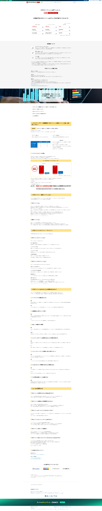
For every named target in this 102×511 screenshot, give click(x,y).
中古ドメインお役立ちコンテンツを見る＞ (36, 445)
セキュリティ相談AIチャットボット (56, 492)
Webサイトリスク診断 (50, 492)
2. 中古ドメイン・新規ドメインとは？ (37, 109)
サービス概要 (54, 2)
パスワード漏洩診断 (45, 492)
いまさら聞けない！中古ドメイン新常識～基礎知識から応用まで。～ (39, 85)
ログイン (74, 2)
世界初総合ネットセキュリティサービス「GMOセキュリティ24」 (36, 492)
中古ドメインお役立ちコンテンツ (35, 84)
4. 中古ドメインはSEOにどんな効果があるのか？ (39, 113)
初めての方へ (59, 2)
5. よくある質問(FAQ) (35, 115)
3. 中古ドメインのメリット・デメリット (38, 111)
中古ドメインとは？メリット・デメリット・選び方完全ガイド (37, 454)
